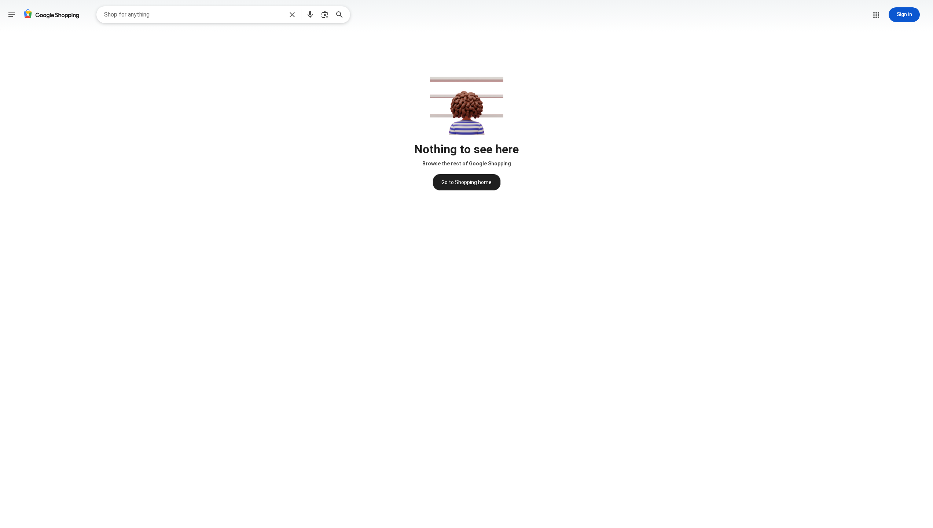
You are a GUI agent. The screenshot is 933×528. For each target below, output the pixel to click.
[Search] (342, 15)
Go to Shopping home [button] (466, 182)
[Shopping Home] (51, 15)
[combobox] (193, 15)
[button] (292, 15)
